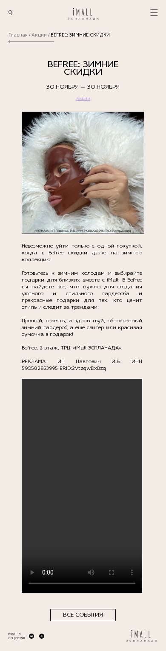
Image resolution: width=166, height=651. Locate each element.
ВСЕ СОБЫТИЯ (83, 615)
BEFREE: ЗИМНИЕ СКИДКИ (80, 35)
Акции (39, 35)
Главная (18, 35)
